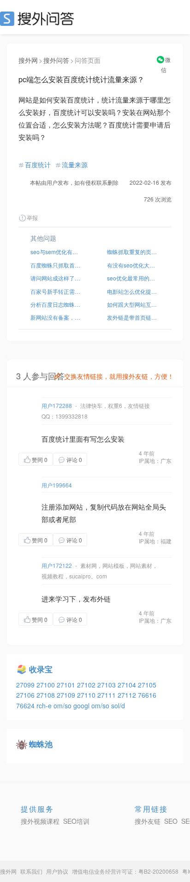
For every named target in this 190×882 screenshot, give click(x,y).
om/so (63, 705)
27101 (67, 684)
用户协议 (57, 871)
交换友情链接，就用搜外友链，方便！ (119, 376)
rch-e (44, 705)
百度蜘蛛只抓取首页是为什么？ (56, 265)
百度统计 (38, 164)
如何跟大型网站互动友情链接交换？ (133, 304)
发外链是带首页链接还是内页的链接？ (133, 317)
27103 (107, 684)
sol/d (118, 705)
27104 (128, 684)
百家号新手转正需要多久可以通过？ (56, 291)
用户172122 (57, 565)
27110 (87, 695)
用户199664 (57, 485)
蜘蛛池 (41, 743)
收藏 (105, 459)
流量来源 (75, 164)
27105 (147, 684)
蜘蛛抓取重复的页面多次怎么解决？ (133, 251)
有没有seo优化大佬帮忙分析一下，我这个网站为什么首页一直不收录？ (133, 265)
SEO (39, 18)
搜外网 (28, 60)
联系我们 (31, 871)
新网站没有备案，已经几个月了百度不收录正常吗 (56, 317)
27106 (26, 695)
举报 (32, 217)
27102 (87, 684)
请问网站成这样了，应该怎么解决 (56, 278)
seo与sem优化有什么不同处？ (56, 251)
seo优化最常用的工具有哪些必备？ (133, 278)
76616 (147, 695)
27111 (107, 695)
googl (82, 705)
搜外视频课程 (40, 821)
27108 (46, 695)
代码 (111, 506)
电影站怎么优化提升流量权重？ (133, 291)
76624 (26, 705)
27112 (128, 695)
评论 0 (74, 459)
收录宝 (41, 669)
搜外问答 (56, 60)
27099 (26, 684)
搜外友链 (147, 821)
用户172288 (57, 405)
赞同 (40, 459)
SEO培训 (76, 821)
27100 (46, 684)
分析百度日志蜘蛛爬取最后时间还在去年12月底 (56, 304)
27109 (67, 695)
